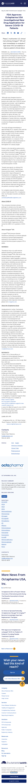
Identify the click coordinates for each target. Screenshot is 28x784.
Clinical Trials (15, 448)
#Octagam (4, 516)
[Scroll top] (22, 684)
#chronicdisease (6, 528)
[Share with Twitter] (11, 33)
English (4, 496)
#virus (3, 546)
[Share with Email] (18, 33)
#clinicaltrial (5, 532)
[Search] (21, 3)
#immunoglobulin (6, 542)
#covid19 (4, 537)
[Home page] (8, 3)
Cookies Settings (14, 776)
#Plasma (4, 525)
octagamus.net (12, 302)
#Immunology (5, 514)
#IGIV (3, 507)
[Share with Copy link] (21, 33)
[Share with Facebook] (14, 33)
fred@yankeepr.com (7, 436)
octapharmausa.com (7, 349)
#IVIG (3, 509)
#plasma (4, 544)
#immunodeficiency (7, 539)
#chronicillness (6, 530)
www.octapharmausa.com (14, 424)
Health (17, 443)
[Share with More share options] (25, 33)
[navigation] (24, 3)
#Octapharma (5, 521)
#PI (2, 523)
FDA (12, 443)
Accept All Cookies (14, 781)
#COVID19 (4, 502)
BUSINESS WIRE (15, 52)
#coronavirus (5, 535)
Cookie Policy (13, 772)
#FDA (3, 504)
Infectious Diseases (17, 445)
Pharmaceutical (15, 451)
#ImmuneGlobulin (7, 511)
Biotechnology (15, 453)
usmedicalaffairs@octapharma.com (11, 197)
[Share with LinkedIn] (8, 33)
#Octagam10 (5, 518)
